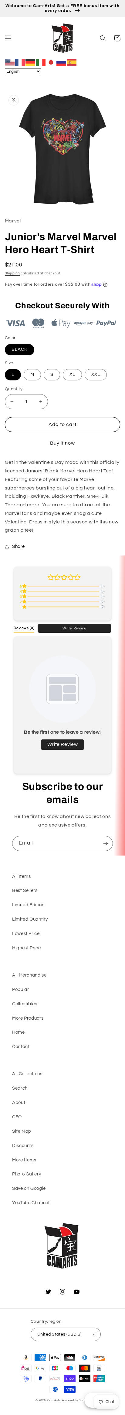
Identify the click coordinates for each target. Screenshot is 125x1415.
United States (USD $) (59, 1334)
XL (72, 374)
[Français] (20, 62)
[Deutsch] (30, 62)
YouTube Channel (30, 1203)
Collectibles (24, 1004)
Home (18, 1032)
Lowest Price (26, 933)
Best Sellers (25, 890)
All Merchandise (29, 975)
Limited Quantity (30, 919)
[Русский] (61, 62)
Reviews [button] (24, 628)
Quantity (13, 389)
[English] (10, 62)
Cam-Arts (54, 1400)
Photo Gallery (26, 1174)
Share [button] (18, 546)
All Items (21, 876)
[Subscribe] (106, 843)
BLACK (20, 349)
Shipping (12, 273)
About (18, 1102)
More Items (24, 1160)
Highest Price (26, 948)
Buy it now (62, 443)
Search (20, 1088)
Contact (20, 1046)
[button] (8, 38)
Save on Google (29, 1188)
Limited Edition (28, 905)
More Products (27, 1018)
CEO (17, 1117)
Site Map (21, 1131)
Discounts (23, 1145)
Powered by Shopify (76, 1400)
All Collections (27, 1074)
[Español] (72, 62)
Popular (20, 989)
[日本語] (51, 62)
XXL (95, 374)
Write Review (74, 628)
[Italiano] (41, 62)
